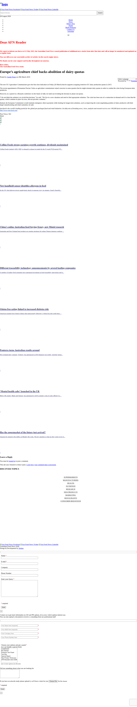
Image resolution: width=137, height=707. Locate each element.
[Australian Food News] (4, 4)
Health (70, 483)
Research (70, 489)
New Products (70, 492)
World (71, 26)
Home (71, 20)
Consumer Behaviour (70, 501)
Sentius (21, 548)
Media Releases (70, 27)
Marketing (70, 495)
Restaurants (70, 498)
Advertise (70, 31)
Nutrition (70, 486)
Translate (134, 81)
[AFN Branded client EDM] (9, 660)
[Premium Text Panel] (9, 652)
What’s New (70, 24)
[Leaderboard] (9, 649)
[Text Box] (9, 654)
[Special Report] (9, 656)
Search (100, 13)
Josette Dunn (11, 77)
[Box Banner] (9, 651)
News (71, 22)
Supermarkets (71, 477)
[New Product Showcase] (9, 658)
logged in (12, 461)
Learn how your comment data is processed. (41, 465)
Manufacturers (70, 480)
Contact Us (70, 29)
